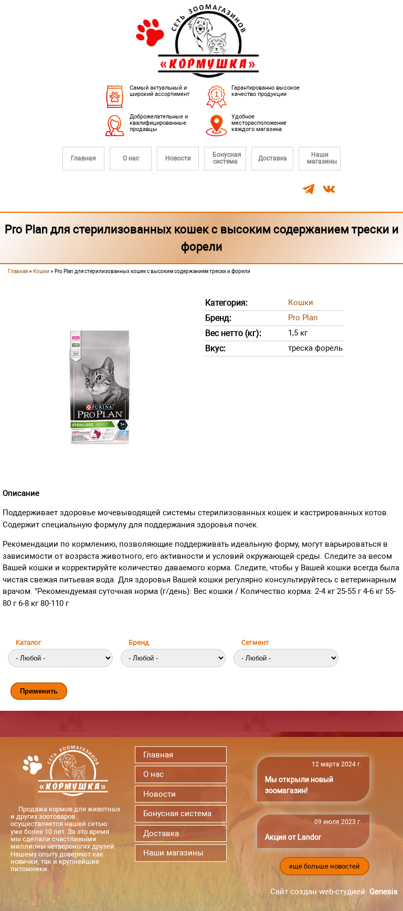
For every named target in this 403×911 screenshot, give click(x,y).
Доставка (272, 158)
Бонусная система (227, 158)
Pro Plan (302, 317)
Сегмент (255, 642)
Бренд (139, 642)
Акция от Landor (293, 837)
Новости (178, 158)
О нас (131, 158)
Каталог (28, 642)
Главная (83, 158)
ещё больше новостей (324, 866)
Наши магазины (322, 158)
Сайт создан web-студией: (334, 891)
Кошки (41, 271)
